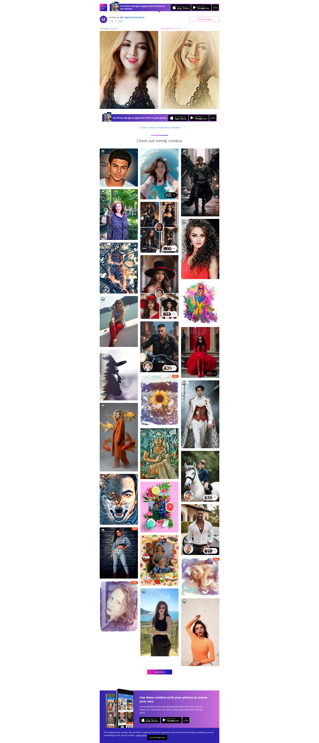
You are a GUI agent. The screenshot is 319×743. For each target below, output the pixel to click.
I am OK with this (157, 737)
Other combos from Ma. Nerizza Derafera (161, 127)
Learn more (141, 735)
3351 (120, 21)
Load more (160, 672)
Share (204, 19)
